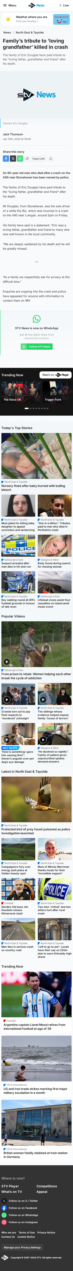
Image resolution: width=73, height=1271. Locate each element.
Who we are (8, 1232)
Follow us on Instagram (23, 1222)
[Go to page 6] (42, 408)
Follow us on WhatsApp (23, 1215)
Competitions (46, 1186)
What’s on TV (11, 1192)
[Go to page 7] (45, 408)
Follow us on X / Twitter (23, 1200)
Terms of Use (27, 1232)
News (7, 32)
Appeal (41, 1192)
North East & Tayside (30, 32)
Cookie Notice (26, 1236)
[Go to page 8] (47, 408)
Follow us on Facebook (23, 1207)
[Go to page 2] (30, 408)
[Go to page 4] (36, 408)
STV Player (10, 1186)
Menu (12, 5)
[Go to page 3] (33, 408)
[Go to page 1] (27, 408)
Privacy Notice (46, 1232)
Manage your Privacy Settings (22, 1247)
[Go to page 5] (39, 408)
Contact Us (8, 1236)
